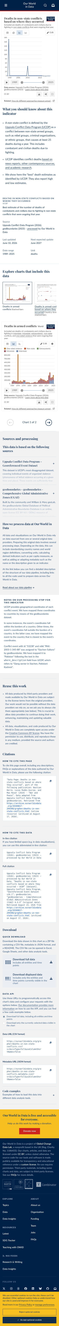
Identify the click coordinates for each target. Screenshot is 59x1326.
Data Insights (9, 1219)
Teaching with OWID (13, 1247)
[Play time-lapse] (6, 82)
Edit (52, 33)
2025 (50, 82)
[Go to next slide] (48, 422)
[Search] (45, 5)
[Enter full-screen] (52, 94)
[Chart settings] (52, 343)
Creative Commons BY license (24, 733)
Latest (6, 1234)
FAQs (14, 1175)
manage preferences (44, 1305)
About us (35, 1205)
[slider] (22, 82)
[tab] (7, 32)
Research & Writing (12, 1262)
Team (33, 1226)
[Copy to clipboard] (47, 781)
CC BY (6, 94)
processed (32, 229)
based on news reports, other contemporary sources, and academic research (30, 163)
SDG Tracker (9, 1240)
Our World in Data (29, 5)
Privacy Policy (25, 1305)
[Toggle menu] (6, 5)
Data (5, 1212)
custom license (28, 1165)
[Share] (45, 94)
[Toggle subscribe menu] (53, 5)
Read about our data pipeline (17, 587)
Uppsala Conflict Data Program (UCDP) (27, 127)
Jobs (33, 1232)
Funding (35, 1219)
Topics (6, 1205)
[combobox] (45, 5)
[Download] (39, 94)
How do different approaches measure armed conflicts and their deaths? (32, 101)
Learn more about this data (36, 90)
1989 (14, 82)
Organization (37, 1212)
